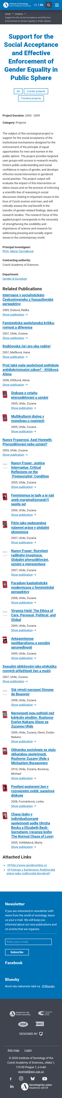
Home (8, 14)
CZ (35, 4)
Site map (13, 1050)
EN (41, 4)
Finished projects (31, 98)
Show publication (13, 314)
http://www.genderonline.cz (28, 865)
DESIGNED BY (28, 1033)
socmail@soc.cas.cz (31, 1071)
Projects (19, 14)
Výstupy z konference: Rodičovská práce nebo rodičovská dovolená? (31, 871)
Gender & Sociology (15, 278)
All (18, 91)
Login (28, 1050)
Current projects (36, 91)
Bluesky (50, 986)
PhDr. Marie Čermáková (18, 251)
